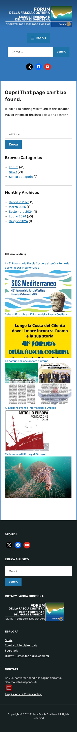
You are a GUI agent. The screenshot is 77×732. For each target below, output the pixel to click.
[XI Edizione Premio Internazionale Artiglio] (27, 430)
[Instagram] (47, 66)
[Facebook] (38, 66)
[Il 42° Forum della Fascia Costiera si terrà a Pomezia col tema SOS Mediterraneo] (38, 290)
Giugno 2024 (18, 221)
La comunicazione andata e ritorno (26, 361)
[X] (29, 66)
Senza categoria (21, 177)
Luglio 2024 (17, 216)
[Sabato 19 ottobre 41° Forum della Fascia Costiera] (38, 337)
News (13, 172)
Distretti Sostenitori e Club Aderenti (27, 656)
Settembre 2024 (21, 211)
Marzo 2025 (17, 207)
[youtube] (26, 545)
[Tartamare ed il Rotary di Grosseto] (38, 477)
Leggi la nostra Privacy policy (23, 694)
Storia (8, 640)
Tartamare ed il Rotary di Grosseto (26, 454)
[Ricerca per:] (30, 52)
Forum (13, 167)
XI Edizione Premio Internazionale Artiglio (30, 408)
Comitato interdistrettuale (21, 645)
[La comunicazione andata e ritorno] (38, 384)
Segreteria (11, 650)
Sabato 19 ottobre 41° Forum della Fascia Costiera (36, 314)
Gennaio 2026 (19, 202)
